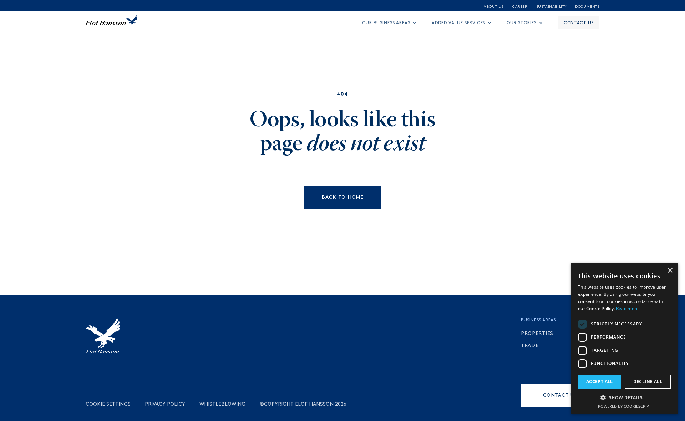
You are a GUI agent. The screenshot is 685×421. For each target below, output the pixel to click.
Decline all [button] (647, 382)
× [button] (670, 270)
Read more (627, 308)
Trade (530, 345)
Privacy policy (165, 404)
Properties (537, 333)
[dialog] (624, 338)
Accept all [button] (599, 382)
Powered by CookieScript (624, 406)
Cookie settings (108, 404)
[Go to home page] (111, 22)
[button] (624, 397)
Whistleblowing (222, 404)
